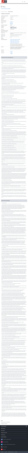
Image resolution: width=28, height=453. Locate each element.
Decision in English (14, 27)
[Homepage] (1, 11)
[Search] (22, 1)
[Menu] (24, 1)
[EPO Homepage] (4, 1)
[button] (14, 57)
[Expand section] (26, 426)
